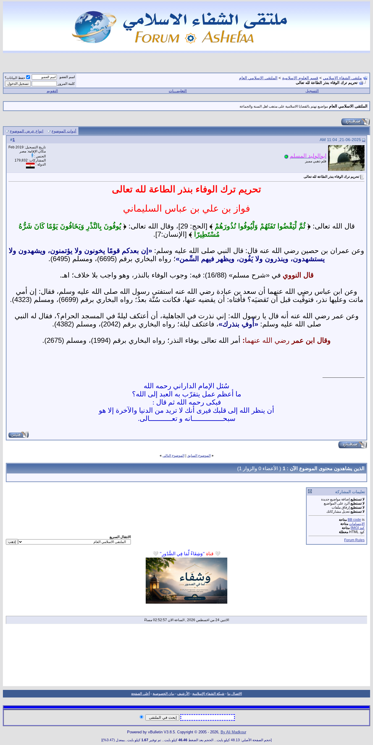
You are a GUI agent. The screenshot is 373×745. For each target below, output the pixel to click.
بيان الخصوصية (163, 694)
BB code (354, 520)
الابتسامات (357, 524)
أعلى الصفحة (140, 694)
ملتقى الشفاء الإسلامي (342, 77)
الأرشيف (183, 694)
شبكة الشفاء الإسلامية (208, 694)
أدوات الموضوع (64, 131)
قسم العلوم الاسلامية (300, 77)
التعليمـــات (178, 91)
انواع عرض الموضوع (26, 131)
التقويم (52, 91)
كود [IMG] (358, 528)
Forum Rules (354, 540)
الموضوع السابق (199, 456)
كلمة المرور (66, 84)
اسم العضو (67, 77)
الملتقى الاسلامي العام (258, 77)
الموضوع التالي (173, 456)
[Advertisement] (186, 657)
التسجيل (312, 91)
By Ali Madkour (233, 732)
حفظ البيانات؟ (15, 78)
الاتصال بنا (234, 694)
